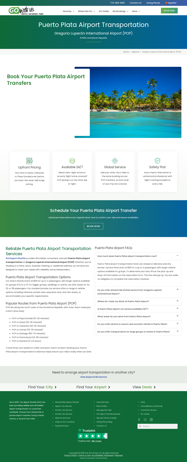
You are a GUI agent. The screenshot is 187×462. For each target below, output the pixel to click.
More (134, 11)
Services (67, 11)
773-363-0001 (117, 2)
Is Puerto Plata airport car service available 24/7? (122, 309)
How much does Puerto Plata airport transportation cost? (127, 256)
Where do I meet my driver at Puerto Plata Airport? (123, 301)
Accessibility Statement (103, 455)
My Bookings (119, 11)
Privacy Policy (70, 455)
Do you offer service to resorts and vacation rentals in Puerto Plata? (132, 324)
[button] (138, 256)
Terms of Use (84, 455)
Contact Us (135, 2)
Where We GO (85, 11)
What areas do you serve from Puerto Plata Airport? (124, 316)
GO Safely (104, 11)
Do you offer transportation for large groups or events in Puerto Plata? (133, 331)
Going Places (153, 2)
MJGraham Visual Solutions (97, 458)
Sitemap (119, 455)
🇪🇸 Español (170, 2)
